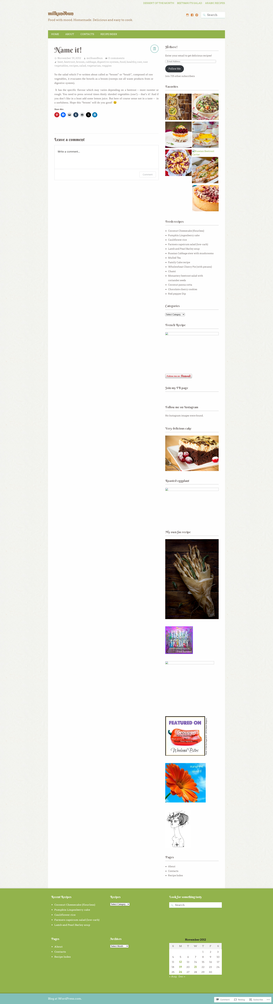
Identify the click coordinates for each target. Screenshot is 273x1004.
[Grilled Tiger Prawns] (205, 170)
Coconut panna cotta (180, 284)
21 (195, 967)
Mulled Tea (174, 257)
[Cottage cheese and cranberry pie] (205, 198)
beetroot (69, 61)
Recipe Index (108, 34)
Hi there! (171, 47)
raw (139, 61)
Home (55, 34)
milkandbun (60, 13)
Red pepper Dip (177, 293)
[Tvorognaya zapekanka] (205, 135)
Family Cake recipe (179, 262)
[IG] (187, 15)
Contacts (87, 34)
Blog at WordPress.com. (65, 998)
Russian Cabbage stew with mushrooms (191, 253)
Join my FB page (176, 388)
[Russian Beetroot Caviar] (205, 153)
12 (180, 961)
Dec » (182, 976)
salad (82, 65)
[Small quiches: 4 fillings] (178, 107)
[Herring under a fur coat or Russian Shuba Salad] (178, 135)
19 (180, 967)
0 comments (116, 58)
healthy (131, 61)
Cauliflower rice (177, 239)
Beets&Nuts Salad (189, 3)
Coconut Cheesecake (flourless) (186, 230)
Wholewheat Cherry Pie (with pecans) (190, 266)
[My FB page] (192, 15)
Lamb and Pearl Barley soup (184, 248)
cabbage (91, 61)
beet (60, 61)
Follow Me (175, 68)
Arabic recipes (215, 3)
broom (80, 61)
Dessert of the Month (158, 3)
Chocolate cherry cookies (182, 289)
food (123, 61)
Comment (148, 174)
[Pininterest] (196, 15)
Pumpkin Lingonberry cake (184, 235)
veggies (107, 65)
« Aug (173, 976)
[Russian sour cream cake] (178, 163)
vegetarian (94, 65)
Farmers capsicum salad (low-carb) (188, 244)
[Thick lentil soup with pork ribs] (205, 107)
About (69, 34)
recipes (73, 65)
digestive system (108, 61)
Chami (172, 271)
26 (180, 972)
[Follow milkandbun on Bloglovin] (178, 846)
